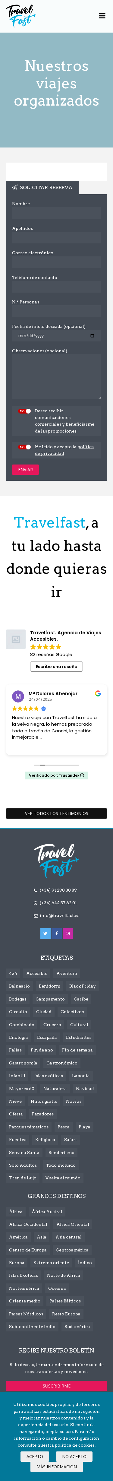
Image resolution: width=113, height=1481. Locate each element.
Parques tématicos (29, 1126)
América (18, 1237)
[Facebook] (57, 933)
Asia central (68, 1237)
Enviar (25, 469)
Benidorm (49, 986)
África (16, 1211)
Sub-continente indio (32, 1326)
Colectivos (72, 1011)
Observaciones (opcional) (39, 350)
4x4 (13, 973)
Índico (85, 1262)
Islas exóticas (48, 1075)
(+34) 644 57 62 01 (58, 902)
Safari (70, 1139)
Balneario (19, 986)
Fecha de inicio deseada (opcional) (49, 326)
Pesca (64, 1126)
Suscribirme (57, 1386)
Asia (41, 1237)
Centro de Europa (28, 1250)
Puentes (17, 1139)
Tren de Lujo (22, 1177)
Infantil (17, 1075)
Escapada (47, 1037)
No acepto (74, 1456)
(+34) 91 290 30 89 (58, 890)
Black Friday (82, 986)
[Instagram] (68, 933)
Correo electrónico (32, 252)
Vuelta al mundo (63, 1177)
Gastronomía (23, 1063)
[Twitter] (45, 933)
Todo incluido (61, 1165)
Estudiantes (78, 1037)
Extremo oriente (51, 1262)
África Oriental (72, 1224)
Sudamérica (77, 1326)
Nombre (21, 203)
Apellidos (22, 228)
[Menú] (102, 16)
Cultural (79, 1024)
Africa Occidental (28, 1224)
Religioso (45, 1139)
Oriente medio (24, 1301)
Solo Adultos (23, 1165)
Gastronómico (61, 1063)
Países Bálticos (65, 1301)
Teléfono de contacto (34, 277)
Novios (73, 1101)
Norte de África (63, 1275)
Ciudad (44, 1011)
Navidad (85, 1088)
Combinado (21, 1024)
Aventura (66, 973)
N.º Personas (25, 302)
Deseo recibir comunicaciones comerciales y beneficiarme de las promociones (64, 420)
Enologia (18, 1037)
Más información (56, 1467)
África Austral (47, 1211)
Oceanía (57, 1288)
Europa (16, 1262)
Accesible (36, 973)
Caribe (81, 999)
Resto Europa (66, 1313)
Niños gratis (44, 1101)
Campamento (50, 999)
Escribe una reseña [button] (56, 667)
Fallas (15, 1050)
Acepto (35, 1456)
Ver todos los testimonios (56, 813)
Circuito (18, 1011)
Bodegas (18, 999)
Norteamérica (24, 1288)
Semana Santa (24, 1152)
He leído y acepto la (64, 450)
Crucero (52, 1024)
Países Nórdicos (26, 1313)
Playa (84, 1126)
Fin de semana (77, 1050)
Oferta (16, 1114)
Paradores (43, 1114)
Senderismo (61, 1152)
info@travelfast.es (59, 915)
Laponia (81, 1075)
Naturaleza (55, 1088)
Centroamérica (72, 1250)
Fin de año (42, 1050)
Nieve (15, 1101)
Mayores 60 (21, 1088)
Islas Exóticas (23, 1275)
